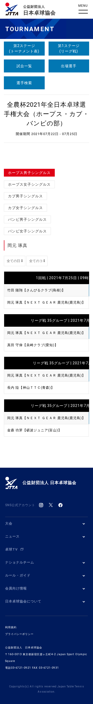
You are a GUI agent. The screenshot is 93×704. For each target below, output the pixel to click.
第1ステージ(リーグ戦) (69, 48)
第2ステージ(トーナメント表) (24, 48)
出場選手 (68, 66)
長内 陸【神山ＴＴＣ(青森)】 (31, 388)
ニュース (12, 536)
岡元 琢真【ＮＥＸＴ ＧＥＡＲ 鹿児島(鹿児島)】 (46, 302)
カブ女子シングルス (25, 208)
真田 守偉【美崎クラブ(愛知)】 (32, 345)
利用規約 (11, 627)
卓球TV (11, 549)
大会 (8, 523)
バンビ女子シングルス (27, 231)
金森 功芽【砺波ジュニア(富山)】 (34, 430)
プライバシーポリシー (19, 634)
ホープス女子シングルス (29, 184)
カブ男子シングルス (25, 196)
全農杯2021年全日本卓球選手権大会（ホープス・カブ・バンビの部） (46, 114)
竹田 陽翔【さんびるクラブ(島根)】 (36, 290)
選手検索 (24, 83)
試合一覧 (24, 66)
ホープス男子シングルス (29, 173)
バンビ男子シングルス (27, 219)
